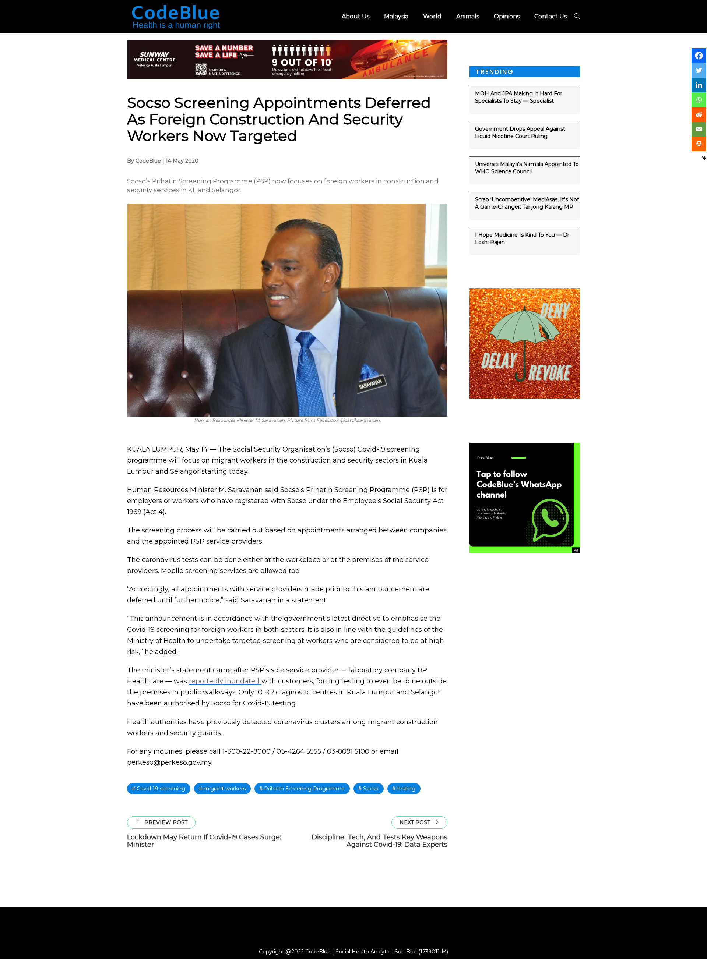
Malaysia (396, 16)
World (432, 16)
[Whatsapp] (699, 99)
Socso (371, 788)
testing (406, 788)
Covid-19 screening (161, 788)
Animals (467, 16)
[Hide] (704, 158)
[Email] (699, 129)
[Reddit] (699, 114)
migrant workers (225, 788)
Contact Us (550, 16)
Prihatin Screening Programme (304, 788)
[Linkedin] (699, 85)
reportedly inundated (225, 681)
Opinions (507, 16)
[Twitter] (699, 70)
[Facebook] (699, 55)
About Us (355, 16)
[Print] (699, 144)
